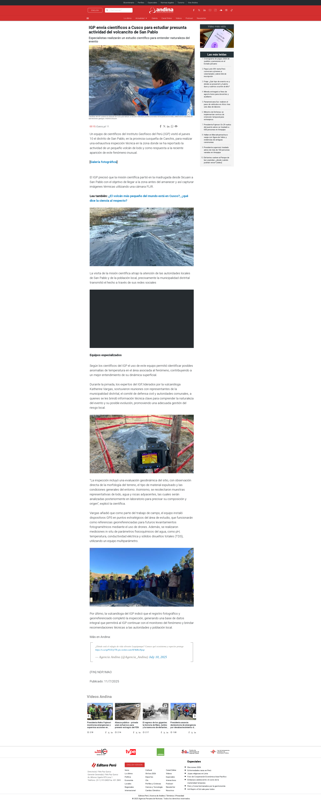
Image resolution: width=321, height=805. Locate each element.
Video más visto (217, 26)
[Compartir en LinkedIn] (112, 732)
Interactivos (171, 780)
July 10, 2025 (158, 657)
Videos (179, 18)
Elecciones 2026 (194, 767)
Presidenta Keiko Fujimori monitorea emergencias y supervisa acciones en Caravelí (99, 726)
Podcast (189, 18)
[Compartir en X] (109, 732)
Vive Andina (193, 3)
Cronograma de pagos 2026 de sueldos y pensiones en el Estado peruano (216, 61)
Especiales (152, 3)
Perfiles (141, 3)
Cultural (148, 770)
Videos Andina (99, 696)
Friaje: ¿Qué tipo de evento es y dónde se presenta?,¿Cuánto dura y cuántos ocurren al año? (217, 84)
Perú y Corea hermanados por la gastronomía (206, 786)
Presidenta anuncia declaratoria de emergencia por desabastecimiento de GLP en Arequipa (183, 726)
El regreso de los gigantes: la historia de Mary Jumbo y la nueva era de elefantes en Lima (155, 726)
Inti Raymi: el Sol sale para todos (201, 789)
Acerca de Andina (157, 796)
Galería (154, 18)
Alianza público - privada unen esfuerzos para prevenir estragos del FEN (127, 725)
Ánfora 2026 (150, 773)
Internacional (130, 790)
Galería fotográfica (104, 162)
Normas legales (167, 3)
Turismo (181, 3)
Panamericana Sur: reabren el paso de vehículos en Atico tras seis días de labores (217, 104)
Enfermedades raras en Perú (199, 770)
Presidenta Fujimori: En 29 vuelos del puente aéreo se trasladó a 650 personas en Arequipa (217, 127)
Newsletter (201, 18)
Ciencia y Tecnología (154, 787)
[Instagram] (215, 10)
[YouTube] (210, 10)
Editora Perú (143, 796)
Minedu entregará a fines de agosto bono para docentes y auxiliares (216, 94)
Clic (146, 780)
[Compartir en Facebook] (106, 732)
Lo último (128, 18)
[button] (88, 716)
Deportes (149, 777)
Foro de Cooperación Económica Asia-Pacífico (206, 777)
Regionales (129, 787)
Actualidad (142, 18)
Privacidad (180, 796)
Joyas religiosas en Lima (197, 773)
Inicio (127, 770)
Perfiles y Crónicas (153, 784)
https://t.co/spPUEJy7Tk (106, 650)
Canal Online (167, 18)
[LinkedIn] (204, 10)
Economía (129, 780)
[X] (199, 10)
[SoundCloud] (220, 10)
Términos (170, 796)
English (95, 10)
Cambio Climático (152, 790)
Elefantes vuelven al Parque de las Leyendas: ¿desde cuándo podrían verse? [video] (216, 160)
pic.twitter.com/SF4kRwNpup (131, 650)
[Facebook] (193, 10)
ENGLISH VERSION (135, 765)
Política (128, 777)
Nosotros (170, 790)
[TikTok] (231, 10)
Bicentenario (129, 3)
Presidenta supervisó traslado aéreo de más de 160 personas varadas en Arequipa (217, 150)
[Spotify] (226, 10)
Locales (128, 784)
